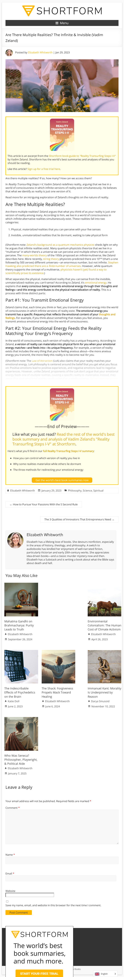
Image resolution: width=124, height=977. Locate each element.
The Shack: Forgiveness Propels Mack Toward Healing (57, 692)
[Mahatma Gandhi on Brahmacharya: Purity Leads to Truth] (21, 584)
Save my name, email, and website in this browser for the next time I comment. (53, 905)
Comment (12, 808)
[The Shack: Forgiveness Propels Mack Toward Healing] (58, 651)
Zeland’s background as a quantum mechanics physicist (60, 244)
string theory (51, 259)
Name (10, 854)
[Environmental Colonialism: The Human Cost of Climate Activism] (104, 584)
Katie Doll (13, 701)
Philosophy (75, 490)
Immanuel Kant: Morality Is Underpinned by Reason (104, 692)
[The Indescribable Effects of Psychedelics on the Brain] (21, 651)
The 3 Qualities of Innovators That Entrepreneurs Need (79, 519)
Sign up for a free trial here (43, 169)
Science (87, 490)
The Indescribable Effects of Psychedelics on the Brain (19, 692)
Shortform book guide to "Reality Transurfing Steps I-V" (82, 156)
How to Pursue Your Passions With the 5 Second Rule (44, 504)
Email (9, 873)
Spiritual (98, 490)
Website (10, 891)
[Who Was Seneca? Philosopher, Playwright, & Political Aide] (21, 718)
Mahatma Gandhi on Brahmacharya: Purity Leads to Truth (19, 625)
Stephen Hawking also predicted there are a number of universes (61, 264)
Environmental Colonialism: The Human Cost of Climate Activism (104, 625)
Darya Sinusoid (100, 701)
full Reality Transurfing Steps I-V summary (68, 451)
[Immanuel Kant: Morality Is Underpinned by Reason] (104, 651)
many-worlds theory (34, 255)
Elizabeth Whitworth (40, 52)
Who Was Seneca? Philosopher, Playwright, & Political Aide (20, 760)
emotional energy (96, 282)
